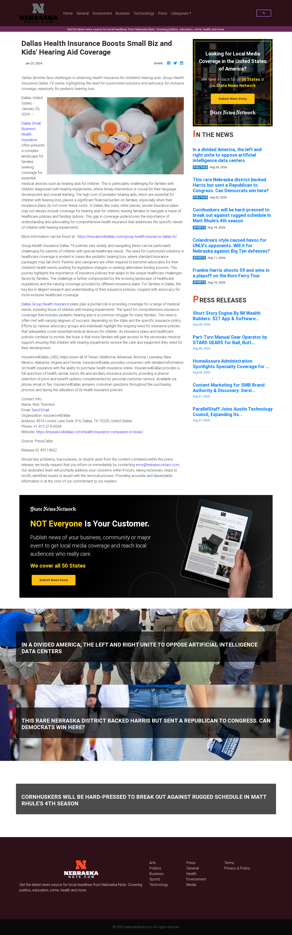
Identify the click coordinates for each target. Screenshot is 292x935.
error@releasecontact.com (158, 464)
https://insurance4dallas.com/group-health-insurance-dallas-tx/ (127, 236)
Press (162, 13)
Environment (196, 879)
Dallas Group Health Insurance (45, 304)
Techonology (143, 13)
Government (102, 13)
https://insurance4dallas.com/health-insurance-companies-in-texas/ (89, 432)
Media (191, 884)
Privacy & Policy (237, 868)
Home (69, 13)
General (82, 13)
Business (123, 13)
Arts (152, 862)
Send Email (40, 410)
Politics (155, 868)
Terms (229, 862)
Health (191, 873)
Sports (154, 879)
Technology (158, 884)
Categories (179, 13)
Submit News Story (233, 99)
